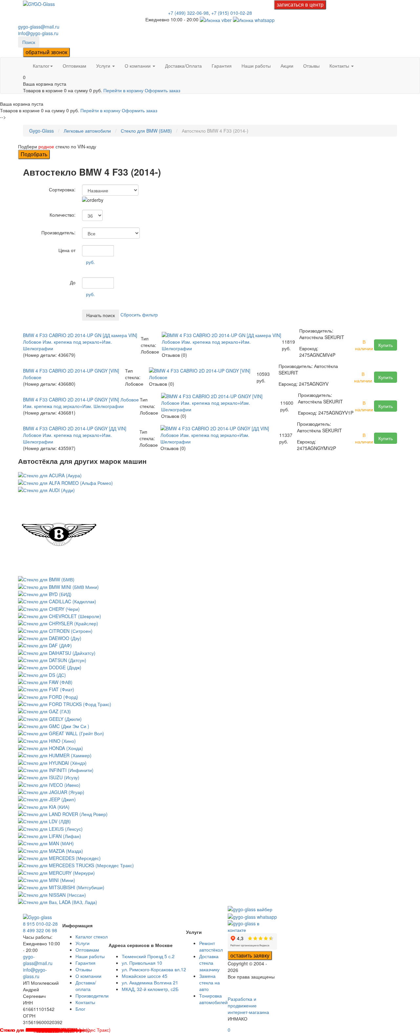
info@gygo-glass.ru (38, 33)
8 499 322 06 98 (40, 930)
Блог (80, 1008)
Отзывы (311, 65)
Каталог (41, 65)
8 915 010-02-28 (40, 923)
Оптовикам (74, 65)
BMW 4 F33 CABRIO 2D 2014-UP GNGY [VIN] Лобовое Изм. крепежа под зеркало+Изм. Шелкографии (81, 402)
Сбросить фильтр (139, 314)
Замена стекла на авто (209, 982)
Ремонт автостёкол (211, 946)
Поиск (28, 42)
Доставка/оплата (85, 985)
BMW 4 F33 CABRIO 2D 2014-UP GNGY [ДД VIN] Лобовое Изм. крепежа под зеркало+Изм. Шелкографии (74, 435)
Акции (287, 65)
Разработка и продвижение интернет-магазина (248, 1005)
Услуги (104, 65)
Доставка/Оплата (183, 65)
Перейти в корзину (124, 90)
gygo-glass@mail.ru (38, 26)
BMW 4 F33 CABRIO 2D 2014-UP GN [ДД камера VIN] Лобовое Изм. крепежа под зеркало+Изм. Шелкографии (80, 342)
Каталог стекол (91, 936)
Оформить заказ (162, 90)
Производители (92, 995)
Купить (385, 345)
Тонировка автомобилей (213, 998)
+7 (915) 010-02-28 (231, 13)
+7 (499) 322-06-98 (188, 13)
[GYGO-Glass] (39, 3)
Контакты (339, 65)
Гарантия (222, 65)
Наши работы (256, 65)
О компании (138, 65)
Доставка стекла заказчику (209, 963)
